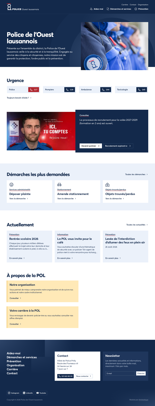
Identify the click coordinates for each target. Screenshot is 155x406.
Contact (12, 373)
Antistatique (143, 400)
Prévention (14, 361)
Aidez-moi (13, 353)
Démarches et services (22, 357)
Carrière (12, 369)
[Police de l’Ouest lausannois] (23, 6)
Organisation (15, 365)
